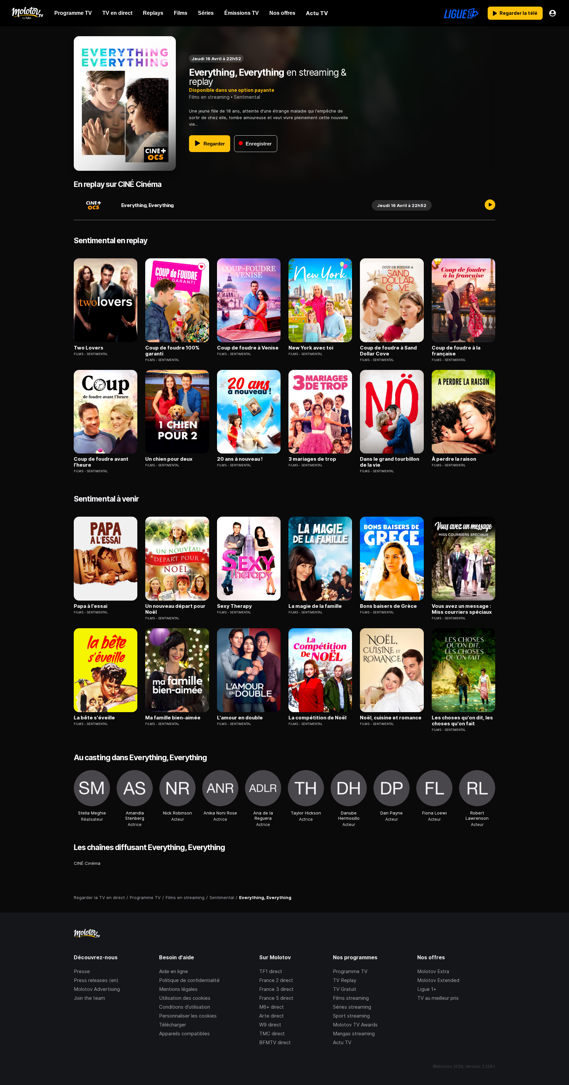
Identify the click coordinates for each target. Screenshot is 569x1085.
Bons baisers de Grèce (388, 606)
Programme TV (350, 971)
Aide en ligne (173, 971)
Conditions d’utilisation (184, 1007)
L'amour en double (240, 718)
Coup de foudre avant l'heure (101, 462)
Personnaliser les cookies (188, 1016)
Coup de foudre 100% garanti (172, 351)
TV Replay (344, 980)
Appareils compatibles (184, 1033)
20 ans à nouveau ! (240, 459)
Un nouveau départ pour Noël (175, 609)
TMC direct (272, 1033)
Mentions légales (178, 989)
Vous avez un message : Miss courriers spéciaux (462, 609)
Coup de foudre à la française (456, 351)
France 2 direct (276, 980)
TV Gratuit (344, 989)
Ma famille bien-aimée (173, 718)
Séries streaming (352, 1007)
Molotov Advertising (97, 989)
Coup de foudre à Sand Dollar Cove (388, 351)
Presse (82, 971)
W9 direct (270, 1024)
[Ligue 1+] (461, 13)
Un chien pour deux (169, 459)
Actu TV (342, 1042)
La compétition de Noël (317, 718)
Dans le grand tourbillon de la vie (389, 462)
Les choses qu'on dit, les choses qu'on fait (462, 721)
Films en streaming (209, 97)
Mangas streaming (354, 1033)
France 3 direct (276, 989)
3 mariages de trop (312, 459)
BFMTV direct (275, 1042)
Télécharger (172, 1024)
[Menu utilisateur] (552, 13)
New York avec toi (310, 348)
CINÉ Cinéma (87, 863)
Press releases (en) (96, 980)
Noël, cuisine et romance (390, 718)
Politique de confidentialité (189, 980)
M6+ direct (271, 1007)
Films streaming (351, 998)
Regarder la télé (518, 13)
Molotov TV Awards (355, 1024)
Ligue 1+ (426, 989)
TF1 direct (270, 971)
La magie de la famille (315, 606)
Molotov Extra (433, 971)
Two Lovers (88, 348)
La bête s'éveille (94, 718)
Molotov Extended (438, 980)
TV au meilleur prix (438, 998)
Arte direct (271, 1016)
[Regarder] (490, 205)
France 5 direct (276, 998)
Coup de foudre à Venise (248, 348)
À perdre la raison (454, 459)
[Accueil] (27, 13)
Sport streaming (351, 1016)
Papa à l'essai (90, 606)
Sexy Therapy (234, 606)
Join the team (89, 998)
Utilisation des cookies (184, 998)
